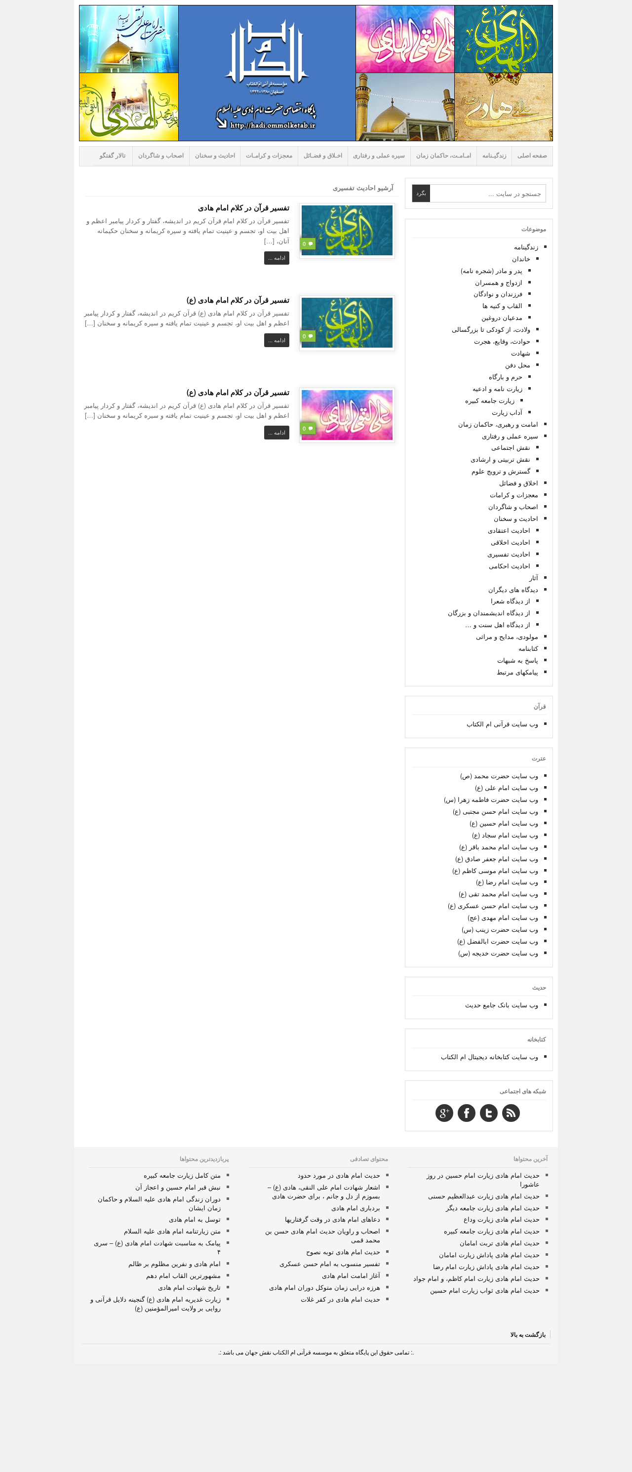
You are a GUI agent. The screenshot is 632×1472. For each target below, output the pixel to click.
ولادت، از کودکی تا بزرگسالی (491, 329)
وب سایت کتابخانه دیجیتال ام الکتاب (489, 1056)
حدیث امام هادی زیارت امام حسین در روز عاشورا (483, 1179)
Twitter (489, 1113)
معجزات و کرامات (514, 494)
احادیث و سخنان (215, 155)
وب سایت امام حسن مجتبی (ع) (495, 811)
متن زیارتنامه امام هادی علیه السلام (172, 1230)
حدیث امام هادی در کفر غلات (340, 1299)
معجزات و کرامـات (269, 155)
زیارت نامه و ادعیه (497, 388)
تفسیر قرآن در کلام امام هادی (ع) (238, 299)
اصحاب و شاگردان (161, 155)
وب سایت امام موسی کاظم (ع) (495, 870)
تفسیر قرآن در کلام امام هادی (243, 207)
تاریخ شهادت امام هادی (189, 1287)
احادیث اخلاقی (510, 542)
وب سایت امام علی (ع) (506, 787)
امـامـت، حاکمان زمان (443, 155)
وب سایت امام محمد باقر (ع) (498, 846)
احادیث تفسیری (508, 553)
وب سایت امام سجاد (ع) (505, 834)
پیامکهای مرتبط (517, 671)
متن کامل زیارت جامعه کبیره (182, 1175)
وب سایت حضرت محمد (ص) (499, 775)
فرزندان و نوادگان (498, 293)
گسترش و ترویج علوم (501, 471)
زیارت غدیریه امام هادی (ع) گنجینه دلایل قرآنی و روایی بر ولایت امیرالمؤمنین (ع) (155, 1303)
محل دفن (517, 364)
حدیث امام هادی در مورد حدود (339, 1175)
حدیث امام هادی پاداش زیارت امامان (489, 1254)
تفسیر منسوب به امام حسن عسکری (329, 1263)
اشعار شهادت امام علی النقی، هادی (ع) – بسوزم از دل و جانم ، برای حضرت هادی (324, 1191)
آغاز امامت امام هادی (351, 1275)
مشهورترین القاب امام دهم (183, 1275)
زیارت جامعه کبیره (489, 400)
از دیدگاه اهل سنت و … (497, 624)
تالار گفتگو (112, 155)
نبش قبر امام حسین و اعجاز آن (178, 1187)
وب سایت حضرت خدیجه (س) (498, 952)
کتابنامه (528, 648)
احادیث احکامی (509, 565)
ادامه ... (276, 257)
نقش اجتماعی (510, 447)
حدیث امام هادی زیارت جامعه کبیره (492, 1230)
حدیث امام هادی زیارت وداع (502, 1219)
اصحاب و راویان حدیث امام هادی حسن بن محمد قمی (322, 1235)
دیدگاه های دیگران (513, 589)
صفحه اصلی (532, 155)
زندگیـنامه (494, 155)
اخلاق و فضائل (518, 482)
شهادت (520, 353)
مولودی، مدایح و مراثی (507, 636)
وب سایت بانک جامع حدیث (501, 1004)
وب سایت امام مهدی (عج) (503, 917)
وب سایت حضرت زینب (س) (500, 929)
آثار (533, 577)
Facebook (466, 1113)
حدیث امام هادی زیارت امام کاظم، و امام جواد (476, 1278)
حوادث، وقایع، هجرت (502, 341)
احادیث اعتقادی (509, 530)
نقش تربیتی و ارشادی (500, 459)
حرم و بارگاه (505, 376)
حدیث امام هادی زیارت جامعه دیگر (493, 1207)
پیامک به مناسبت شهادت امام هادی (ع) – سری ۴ (157, 1247)
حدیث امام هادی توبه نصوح (343, 1251)
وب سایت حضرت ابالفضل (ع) (497, 941)
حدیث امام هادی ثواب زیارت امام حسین (485, 1290)
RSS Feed (511, 1113)
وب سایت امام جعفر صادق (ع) (496, 858)
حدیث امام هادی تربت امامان (500, 1242)
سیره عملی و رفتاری (379, 155)
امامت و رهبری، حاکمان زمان (498, 424)
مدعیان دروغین (501, 317)
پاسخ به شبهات (517, 660)
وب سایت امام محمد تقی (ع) (498, 893)
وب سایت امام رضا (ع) (507, 881)
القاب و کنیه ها (502, 305)
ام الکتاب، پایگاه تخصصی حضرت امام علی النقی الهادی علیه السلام (316, 73)
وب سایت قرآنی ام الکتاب (502, 723)
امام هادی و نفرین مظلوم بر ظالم (174, 1263)
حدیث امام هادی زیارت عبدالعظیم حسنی (484, 1195)
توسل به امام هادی (195, 1219)
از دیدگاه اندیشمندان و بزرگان (489, 612)
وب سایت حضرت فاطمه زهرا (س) (491, 799)
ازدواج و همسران (498, 282)
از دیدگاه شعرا (510, 600)
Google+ (444, 1113)
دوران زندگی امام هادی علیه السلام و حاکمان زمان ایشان (159, 1203)
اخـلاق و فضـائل (323, 155)
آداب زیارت (507, 412)
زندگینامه (526, 246)
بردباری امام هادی (355, 1207)
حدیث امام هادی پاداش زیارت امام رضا (486, 1266)
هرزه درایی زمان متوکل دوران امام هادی (324, 1287)
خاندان (521, 258)
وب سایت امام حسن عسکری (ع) (493, 905)
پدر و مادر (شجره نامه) (491, 270)
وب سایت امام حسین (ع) (504, 823)
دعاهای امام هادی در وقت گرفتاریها (332, 1219)
